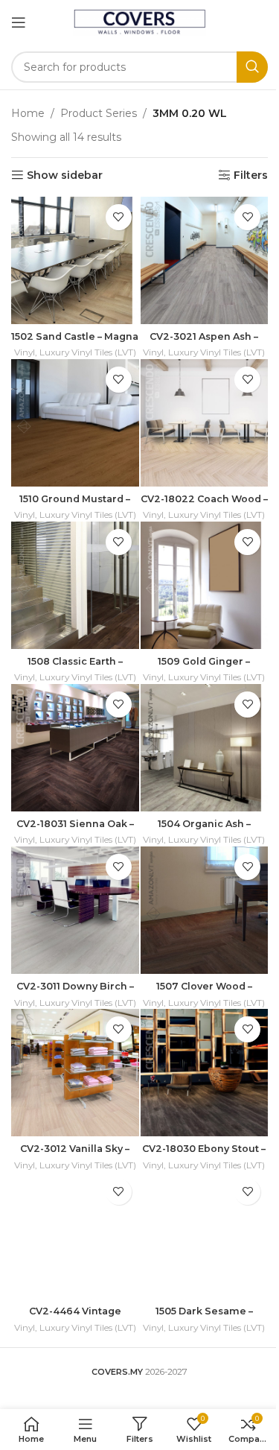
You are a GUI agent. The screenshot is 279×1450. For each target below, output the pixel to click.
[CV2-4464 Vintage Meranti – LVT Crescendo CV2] (75, 1235)
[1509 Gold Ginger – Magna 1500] (205, 586)
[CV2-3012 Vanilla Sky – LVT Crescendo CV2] (75, 1073)
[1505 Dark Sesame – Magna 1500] (205, 1235)
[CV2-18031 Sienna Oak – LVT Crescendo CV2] (75, 748)
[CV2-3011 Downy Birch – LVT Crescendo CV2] (75, 910)
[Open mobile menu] (18, 22)
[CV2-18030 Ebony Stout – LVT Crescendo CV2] (205, 1073)
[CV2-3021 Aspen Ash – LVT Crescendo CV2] (205, 261)
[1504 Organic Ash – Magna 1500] (205, 748)
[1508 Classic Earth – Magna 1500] (75, 586)
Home (28, 113)
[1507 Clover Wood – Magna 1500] (205, 910)
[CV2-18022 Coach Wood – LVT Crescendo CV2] (205, 423)
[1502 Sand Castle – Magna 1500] (75, 261)
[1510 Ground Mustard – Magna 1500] (75, 423)
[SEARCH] (252, 67)
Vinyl (24, 352)
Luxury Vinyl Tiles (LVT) (87, 352)
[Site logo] (139, 21)
